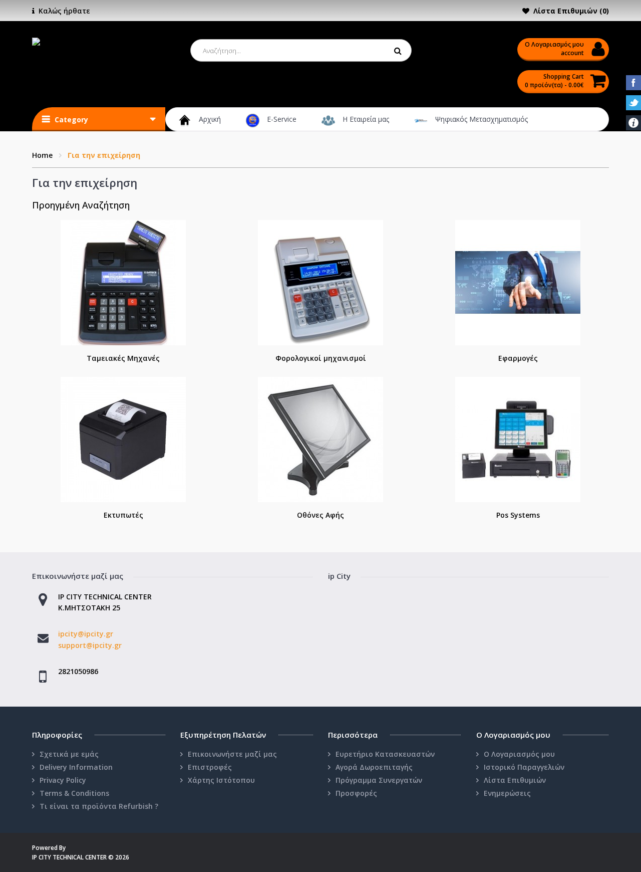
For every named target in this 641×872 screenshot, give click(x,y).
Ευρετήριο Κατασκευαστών (385, 754)
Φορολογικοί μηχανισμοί (320, 358)
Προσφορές (356, 793)
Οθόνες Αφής (320, 515)
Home (42, 155)
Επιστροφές (210, 767)
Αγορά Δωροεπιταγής (374, 767)
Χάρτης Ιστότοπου (221, 780)
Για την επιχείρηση (104, 155)
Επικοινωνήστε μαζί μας (232, 754)
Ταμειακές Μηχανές (123, 358)
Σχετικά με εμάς (69, 754)
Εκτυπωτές (123, 515)
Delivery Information (76, 767)
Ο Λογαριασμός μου (519, 754)
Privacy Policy (63, 780)
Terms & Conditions (74, 793)
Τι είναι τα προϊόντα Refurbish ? (99, 806)
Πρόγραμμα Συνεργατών (379, 780)
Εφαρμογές (518, 358)
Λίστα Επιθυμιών (515, 780)
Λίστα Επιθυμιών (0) (571, 11)
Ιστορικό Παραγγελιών (524, 767)
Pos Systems (518, 515)
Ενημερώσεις (507, 793)
